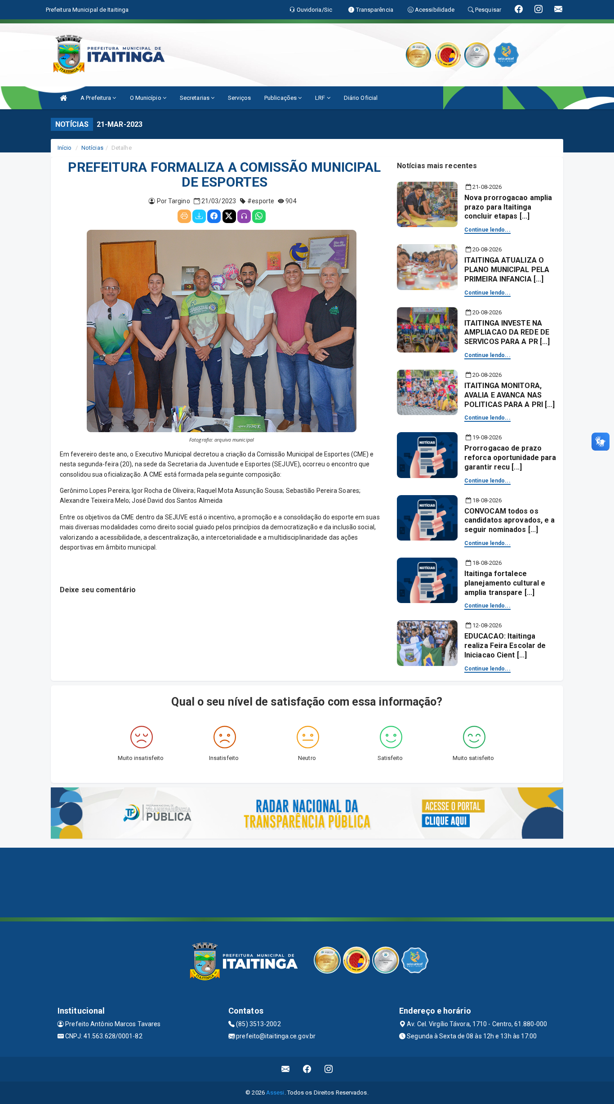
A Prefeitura (96, 97)
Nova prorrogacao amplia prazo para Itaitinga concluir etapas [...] (508, 207)
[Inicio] (63, 97)
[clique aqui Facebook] (307, 1069)
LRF (320, 97)
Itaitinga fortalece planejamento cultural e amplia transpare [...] (504, 583)
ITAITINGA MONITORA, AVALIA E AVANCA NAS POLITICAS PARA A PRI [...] (509, 395)
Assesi (275, 1092)
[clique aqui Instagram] (329, 1069)
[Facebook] (214, 216)
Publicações (281, 97)
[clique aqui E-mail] (286, 1069)
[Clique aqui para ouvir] (244, 216)
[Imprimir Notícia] (184, 216)
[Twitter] (229, 216)
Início (65, 147)
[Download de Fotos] (199, 216)
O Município (146, 97)
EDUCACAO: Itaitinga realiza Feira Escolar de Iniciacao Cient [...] (505, 645)
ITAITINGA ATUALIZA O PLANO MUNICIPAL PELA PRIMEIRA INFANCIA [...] (506, 269)
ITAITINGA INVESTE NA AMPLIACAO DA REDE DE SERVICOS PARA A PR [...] (507, 332)
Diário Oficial (361, 97)
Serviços (239, 97)
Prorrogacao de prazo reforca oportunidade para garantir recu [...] (510, 457)
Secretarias (195, 97)
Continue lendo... (487, 230)
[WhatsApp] (259, 216)
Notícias (92, 147)
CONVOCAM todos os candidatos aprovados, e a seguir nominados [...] (509, 520)
